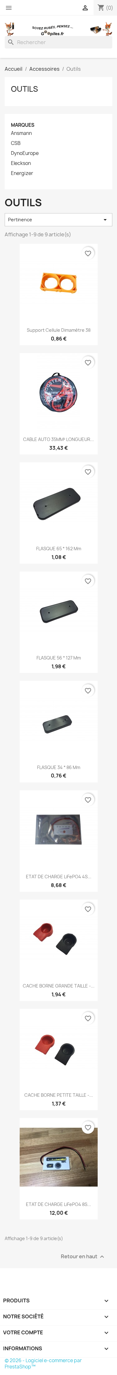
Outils (24, 89)
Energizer (22, 173)
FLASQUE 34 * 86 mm (58, 767)
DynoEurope (25, 153)
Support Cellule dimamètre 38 (58, 330)
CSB (16, 143)
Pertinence (58, 219)
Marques (22, 125)
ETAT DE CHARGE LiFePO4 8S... (58, 1204)
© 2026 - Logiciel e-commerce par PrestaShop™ (43, 1363)
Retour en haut (83, 1257)
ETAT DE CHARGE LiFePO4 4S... (58, 877)
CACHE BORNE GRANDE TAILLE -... (59, 986)
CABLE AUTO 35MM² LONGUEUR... (58, 439)
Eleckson (21, 163)
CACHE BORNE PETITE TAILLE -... (58, 1095)
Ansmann (21, 133)
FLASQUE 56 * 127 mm (59, 658)
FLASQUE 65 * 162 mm (58, 549)
